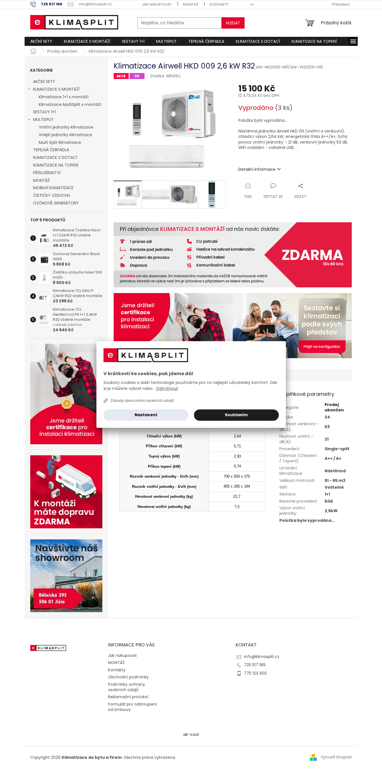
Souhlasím (236, 415)
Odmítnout (167, 388)
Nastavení (146, 415)
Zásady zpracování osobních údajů (142, 400)
